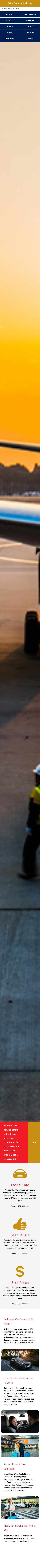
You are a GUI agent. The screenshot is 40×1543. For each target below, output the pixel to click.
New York (30, 39)
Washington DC (30, 14)
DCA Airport (30, 20)
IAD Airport (10, 20)
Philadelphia (30, 33)
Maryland (29, 27)
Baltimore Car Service (12, 9)
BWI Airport (10, 14)
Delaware (10, 33)
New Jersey (10, 39)
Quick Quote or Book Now (20, 3)
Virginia (10, 27)
